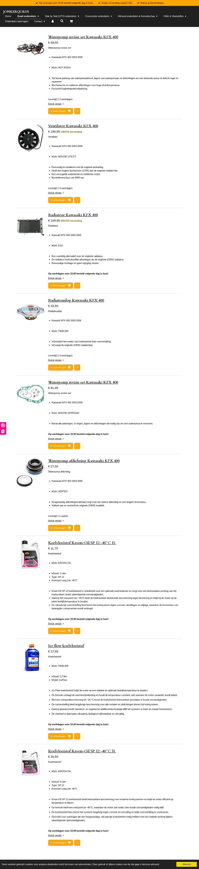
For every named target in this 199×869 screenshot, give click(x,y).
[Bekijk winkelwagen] (71, 21)
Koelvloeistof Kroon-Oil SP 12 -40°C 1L (82, 542)
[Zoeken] (61, 21)
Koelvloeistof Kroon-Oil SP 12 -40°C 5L (82, 751)
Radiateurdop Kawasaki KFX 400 (76, 300)
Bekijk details (55, 104)
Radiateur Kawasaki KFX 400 (73, 215)
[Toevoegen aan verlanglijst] (77, 111)
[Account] (52, 21)
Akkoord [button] (187, 864)
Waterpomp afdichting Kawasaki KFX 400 (84, 460)
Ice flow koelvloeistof (66, 645)
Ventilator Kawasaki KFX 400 (73, 126)
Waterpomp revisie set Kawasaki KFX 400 (83, 37)
